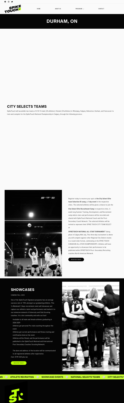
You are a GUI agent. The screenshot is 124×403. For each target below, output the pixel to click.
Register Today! (76, 259)
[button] (79, 9)
